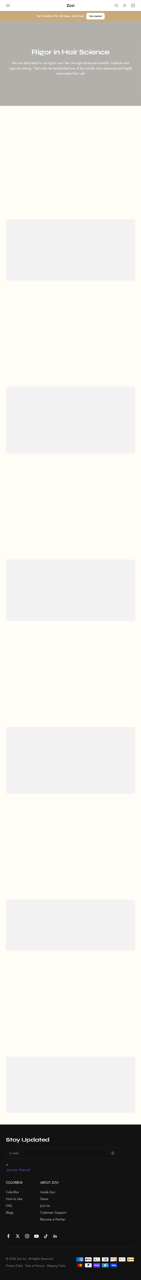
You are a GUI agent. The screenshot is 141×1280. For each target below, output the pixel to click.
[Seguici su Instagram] (27, 1236)
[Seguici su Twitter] (17, 1236)
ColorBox (12, 1192)
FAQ (9, 1205)
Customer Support (53, 1212)
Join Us (45, 1205)
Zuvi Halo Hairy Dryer (82, 930)
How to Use (14, 1199)
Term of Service (35, 1266)
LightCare (71, 936)
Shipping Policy (56, 1266)
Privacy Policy (14, 1266)
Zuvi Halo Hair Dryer (43, 433)
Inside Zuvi (47, 1192)
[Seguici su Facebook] (8, 1236)
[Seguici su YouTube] (36, 1236)
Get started (95, 16)
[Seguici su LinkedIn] (55, 1236)
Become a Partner (53, 1219)
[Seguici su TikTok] (45, 1236)
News (44, 1199)
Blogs (9, 1212)
